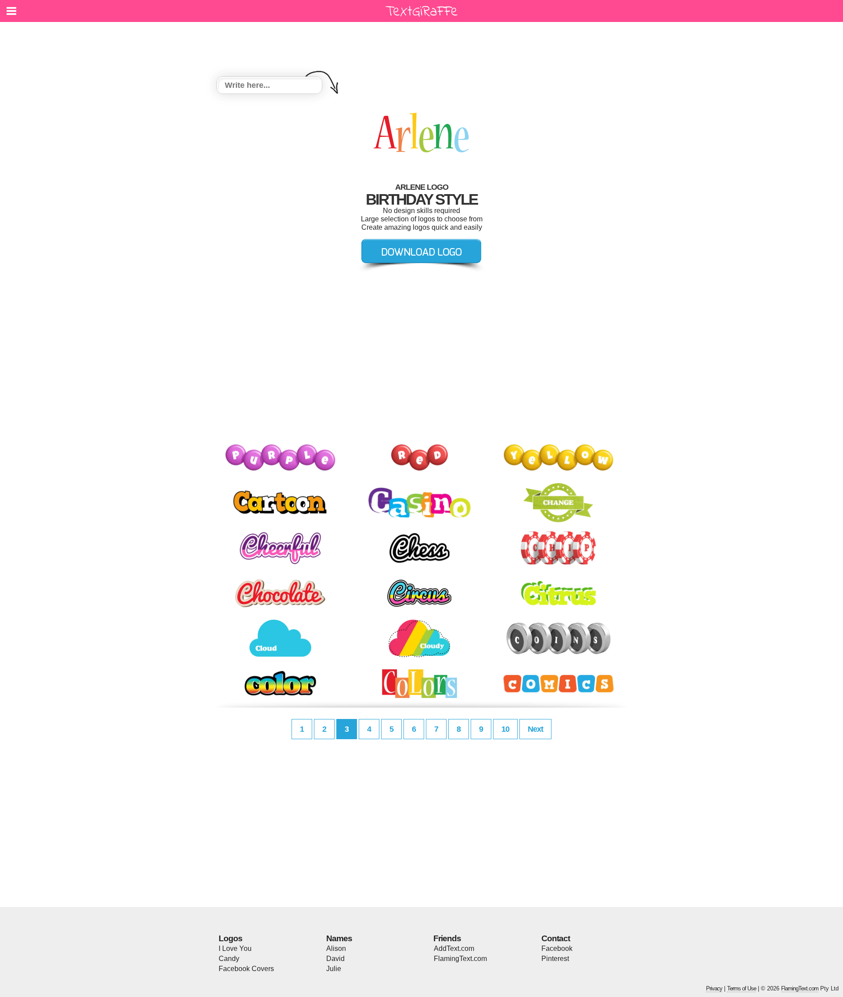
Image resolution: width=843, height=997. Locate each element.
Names (339, 938)
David (335, 958)
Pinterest (555, 958)
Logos (230, 938)
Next (535, 729)
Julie (333, 968)
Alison (336, 948)
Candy (229, 958)
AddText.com (454, 948)
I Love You (235, 948)
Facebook (557, 948)
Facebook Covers (246, 968)
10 (505, 729)
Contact (555, 938)
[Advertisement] (424, 44)
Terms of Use (741, 988)
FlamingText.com (460, 958)
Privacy (714, 988)
